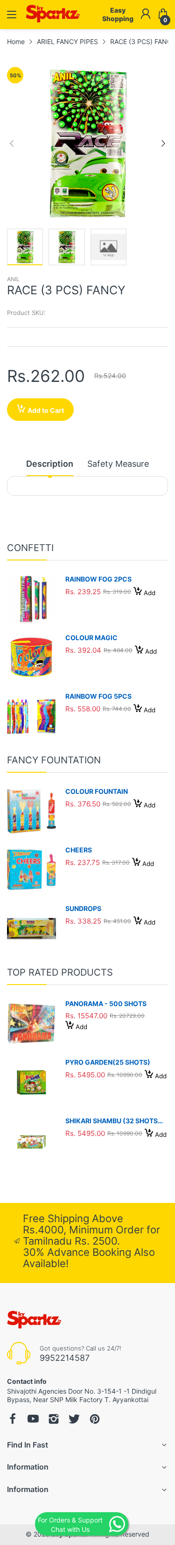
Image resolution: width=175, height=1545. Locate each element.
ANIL (13, 279)
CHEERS (78, 850)
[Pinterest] (94, 1419)
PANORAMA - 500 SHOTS (106, 1004)
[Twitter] (74, 1419)
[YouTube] (33, 1419)
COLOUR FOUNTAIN (96, 791)
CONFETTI (30, 547)
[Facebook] (12, 1419)
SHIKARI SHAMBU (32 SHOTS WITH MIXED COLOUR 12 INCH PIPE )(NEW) (113, 1121)
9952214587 (65, 1358)
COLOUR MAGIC (91, 638)
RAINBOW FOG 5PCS (98, 696)
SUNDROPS (83, 908)
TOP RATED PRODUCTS (60, 972)
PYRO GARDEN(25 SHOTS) (107, 1062)
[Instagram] (53, 1419)
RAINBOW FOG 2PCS (98, 579)
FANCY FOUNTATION (54, 760)
